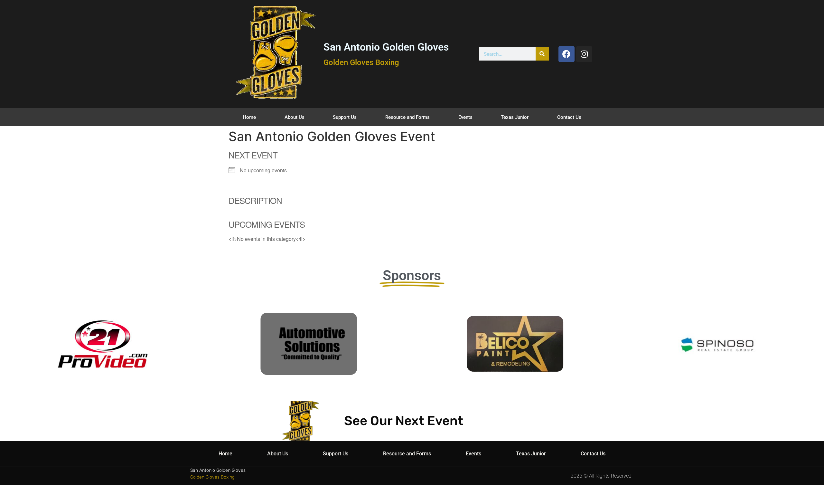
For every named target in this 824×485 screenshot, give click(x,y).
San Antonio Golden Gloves (386, 47)
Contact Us (569, 117)
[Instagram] (584, 54)
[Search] (542, 54)
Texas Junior (515, 117)
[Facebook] (566, 54)
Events (465, 117)
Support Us (345, 117)
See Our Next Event (403, 420)
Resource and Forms (407, 117)
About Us (294, 117)
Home (249, 117)
